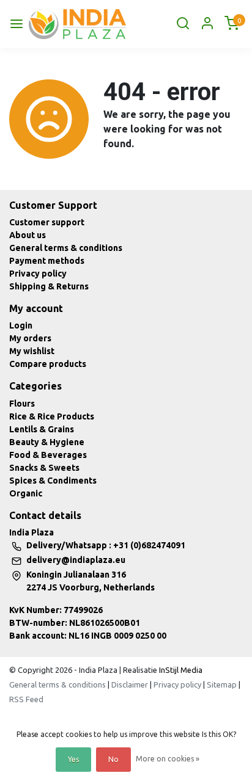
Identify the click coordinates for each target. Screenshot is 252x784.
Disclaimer (129, 684)
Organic (25, 493)
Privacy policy (38, 273)
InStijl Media (179, 670)
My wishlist (31, 351)
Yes (73, 759)
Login (20, 325)
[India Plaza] (77, 24)
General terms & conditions (65, 248)
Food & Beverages (48, 455)
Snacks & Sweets (44, 468)
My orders (30, 338)
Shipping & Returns (49, 286)
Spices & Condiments (53, 480)
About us (27, 235)
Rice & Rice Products (51, 416)
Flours (22, 403)
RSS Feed (26, 699)
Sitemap (222, 684)
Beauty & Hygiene (46, 442)
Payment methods (46, 261)
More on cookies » (167, 759)
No (113, 759)
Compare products (47, 364)
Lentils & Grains (41, 429)
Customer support (46, 222)
